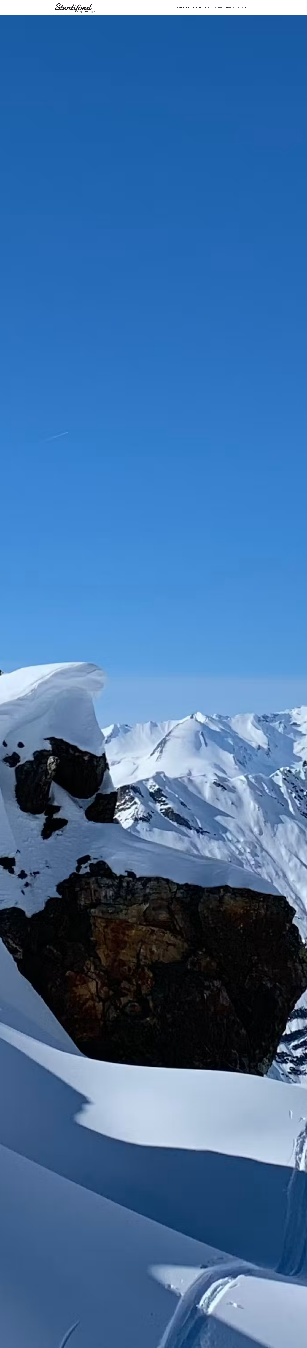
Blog (218, 7)
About (230, 7)
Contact (244, 7)
